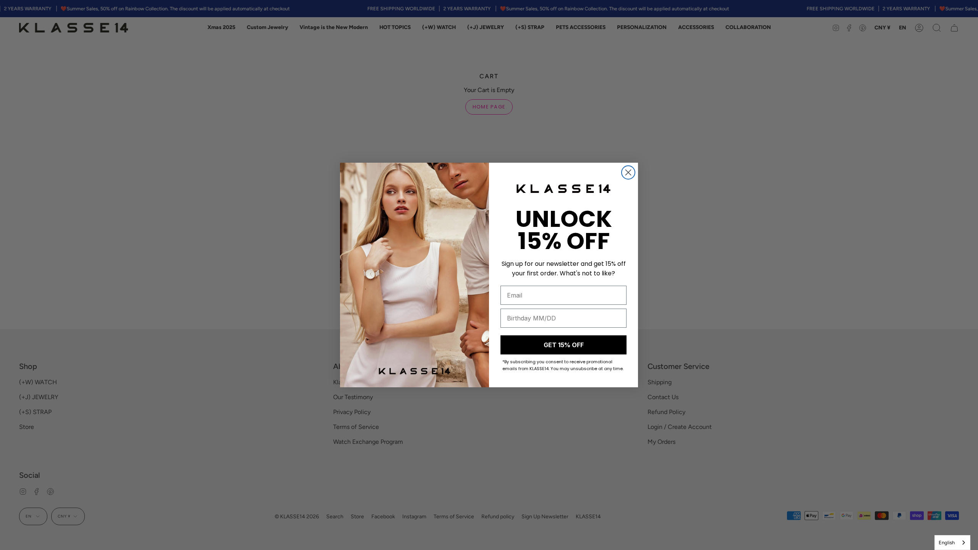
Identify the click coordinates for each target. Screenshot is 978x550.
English (947, 542)
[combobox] (952, 542)
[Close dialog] (628, 172)
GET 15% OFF (564, 345)
